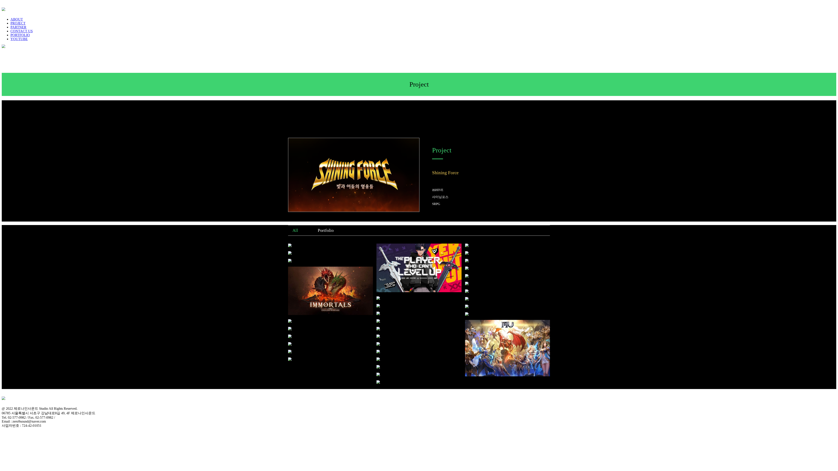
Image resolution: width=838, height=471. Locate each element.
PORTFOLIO (20, 35)
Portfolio (326, 230)
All (295, 230)
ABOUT (16, 19)
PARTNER (18, 27)
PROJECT (18, 23)
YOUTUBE (19, 39)
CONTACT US (21, 31)
